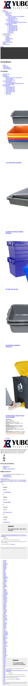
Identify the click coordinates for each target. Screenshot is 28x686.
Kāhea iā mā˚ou (6, 44)
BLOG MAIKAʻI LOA (12, 481)
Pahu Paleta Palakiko (10, 19)
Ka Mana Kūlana (9, 38)
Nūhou (4, 43)
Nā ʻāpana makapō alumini (11, 23)
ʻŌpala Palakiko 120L (12, 29)
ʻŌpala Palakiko (9, 24)
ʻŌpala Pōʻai (11, 32)
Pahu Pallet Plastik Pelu (13, 21)
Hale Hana (8, 40)
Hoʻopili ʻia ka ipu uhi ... (12, 289)
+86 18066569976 (7, 475)
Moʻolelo (8, 37)
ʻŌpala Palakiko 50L (12, 26)
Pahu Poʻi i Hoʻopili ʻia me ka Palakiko (16, 16)
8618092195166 (6, 522)
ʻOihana (7, 36)
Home (4, 10)
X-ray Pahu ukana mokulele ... (14, 162)
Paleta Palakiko (9, 12)
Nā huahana (5, 11)
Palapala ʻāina (3, 481)
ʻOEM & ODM (6, 33)
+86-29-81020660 (7, 502)
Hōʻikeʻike (8, 39)
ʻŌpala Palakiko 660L (12, 25)
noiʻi (7, 438)
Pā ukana (8, 14)
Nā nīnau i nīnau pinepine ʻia (9, 468)
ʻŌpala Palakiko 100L (12, 28)
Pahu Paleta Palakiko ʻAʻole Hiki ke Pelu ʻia (17, 22)
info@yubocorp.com (7, 476)
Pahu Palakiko (9, 15)
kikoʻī (9, 438)
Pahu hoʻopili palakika (13, 18)
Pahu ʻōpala (10, 31)
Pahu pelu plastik (11, 17)
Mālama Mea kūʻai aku (8, 42)
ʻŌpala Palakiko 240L (12, 30)
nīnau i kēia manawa (5, 478)
